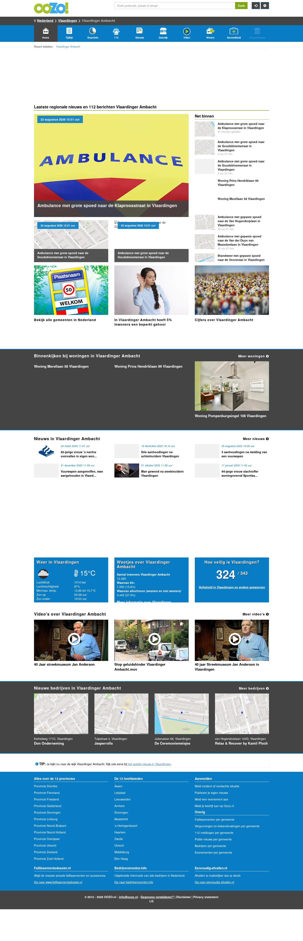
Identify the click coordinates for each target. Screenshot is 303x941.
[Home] (51, 8)
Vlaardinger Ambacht (68, 46)
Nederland (45, 20)
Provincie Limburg (46, 819)
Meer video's (254, 614)
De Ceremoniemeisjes (172, 743)
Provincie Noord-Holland (50, 832)
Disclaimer (183, 897)
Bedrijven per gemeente (210, 846)
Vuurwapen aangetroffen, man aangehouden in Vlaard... (82, 473)
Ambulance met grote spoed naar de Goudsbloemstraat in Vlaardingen (62, 255)
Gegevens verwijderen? (157, 897)
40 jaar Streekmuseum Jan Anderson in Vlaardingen (227, 667)
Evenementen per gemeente (213, 852)
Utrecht (119, 845)
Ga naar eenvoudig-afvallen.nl (214, 882)
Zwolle (118, 839)
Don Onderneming (49, 743)
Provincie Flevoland (47, 793)
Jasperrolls (103, 743)
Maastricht (121, 819)
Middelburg (121, 852)
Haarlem (120, 832)
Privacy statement (205, 897)
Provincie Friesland (46, 799)
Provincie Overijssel (47, 839)
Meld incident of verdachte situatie (217, 786)
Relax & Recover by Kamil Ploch (241, 743)
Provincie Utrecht (45, 845)
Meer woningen (252, 356)
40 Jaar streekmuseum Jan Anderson (64, 664)
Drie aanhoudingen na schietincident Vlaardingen (160, 454)
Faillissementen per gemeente (214, 819)
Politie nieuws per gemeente (213, 839)
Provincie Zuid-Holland (48, 859)
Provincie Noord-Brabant (50, 826)
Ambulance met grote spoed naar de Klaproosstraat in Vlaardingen (107, 205)
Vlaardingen (67, 20)
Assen (118, 786)
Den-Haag (121, 859)
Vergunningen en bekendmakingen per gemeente (227, 826)
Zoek (241, 6)
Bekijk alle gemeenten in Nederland (65, 319)
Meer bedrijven (252, 688)
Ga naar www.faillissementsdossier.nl (58, 882)
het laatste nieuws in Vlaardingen (149, 764)
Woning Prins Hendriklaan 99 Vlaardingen (148, 366)
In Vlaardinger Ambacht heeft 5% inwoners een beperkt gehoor (143, 322)
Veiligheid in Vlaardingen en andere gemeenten (232, 587)
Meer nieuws (254, 438)
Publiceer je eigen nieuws (211, 793)
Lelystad (119, 793)
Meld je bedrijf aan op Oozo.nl (214, 806)
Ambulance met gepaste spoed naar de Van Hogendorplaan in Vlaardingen (239, 221)
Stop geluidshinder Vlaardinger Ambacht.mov (140, 667)
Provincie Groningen (47, 812)
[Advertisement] (151, 525)
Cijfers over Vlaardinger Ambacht (224, 319)
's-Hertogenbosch (125, 826)
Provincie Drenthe (45, 786)
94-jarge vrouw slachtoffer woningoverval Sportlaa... (240, 473)
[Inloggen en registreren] (256, 5)
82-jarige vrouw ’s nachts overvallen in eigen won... (79, 454)
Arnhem (119, 806)
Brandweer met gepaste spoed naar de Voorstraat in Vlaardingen (241, 257)
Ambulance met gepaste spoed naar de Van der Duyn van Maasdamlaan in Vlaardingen (239, 240)
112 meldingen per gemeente (214, 833)
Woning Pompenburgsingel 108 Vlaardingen (230, 415)
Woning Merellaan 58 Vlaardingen (241, 199)
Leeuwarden (122, 799)
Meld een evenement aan (211, 799)
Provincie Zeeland (46, 852)
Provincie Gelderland (47, 806)
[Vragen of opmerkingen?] (265, 5)
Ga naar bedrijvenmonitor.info (133, 882)
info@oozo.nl (128, 897)
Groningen (121, 812)
